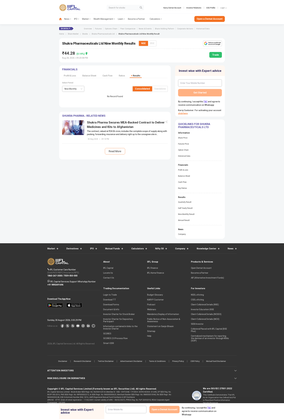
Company (182, 234)
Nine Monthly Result (186, 214)
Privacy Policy (178, 361)
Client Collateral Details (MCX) (205, 319)
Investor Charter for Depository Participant (118, 320)
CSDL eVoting (197, 299)
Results (136, 75)
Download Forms (111, 304)
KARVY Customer (155, 299)
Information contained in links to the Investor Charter (120, 327)
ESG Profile (210, 8)
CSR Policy (195, 361)
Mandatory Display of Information (163, 314)
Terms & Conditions (157, 361)
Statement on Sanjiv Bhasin (160, 326)
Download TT (109, 299)
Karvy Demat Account (172, 8)
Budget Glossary (155, 295)
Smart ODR (108, 343)
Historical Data (202, 29)
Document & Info (111, 309)
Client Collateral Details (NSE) (205, 304)
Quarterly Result (184, 202)
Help (149, 336)
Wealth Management (103, 19)
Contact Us (108, 278)
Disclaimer (62, 361)
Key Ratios (182, 188)
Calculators (155, 19)
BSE (152, 43)
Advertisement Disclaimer (131, 361)
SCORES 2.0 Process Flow (115, 338)
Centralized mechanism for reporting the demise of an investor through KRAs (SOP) (210, 338)
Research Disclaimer (82, 361)
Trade (215, 54)
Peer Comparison (127, 29)
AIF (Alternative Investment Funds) (207, 278)
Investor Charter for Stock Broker (119, 314)
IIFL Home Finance (155, 273)
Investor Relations (193, 8)
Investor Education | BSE (202, 309)
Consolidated (142, 88)
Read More (115, 151)
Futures (98, 29)
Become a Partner (136, 19)
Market (85, 19)
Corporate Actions (185, 29)
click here (183, 113)
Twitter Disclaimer (106, 361)
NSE (143, 43)
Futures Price (183, 144)
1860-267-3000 (54, 275)
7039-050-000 (70, 275)
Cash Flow (107, 75)
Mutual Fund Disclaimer (216, 361)
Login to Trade (110, 295)
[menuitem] (61, 19)
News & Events (145, 29)
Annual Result (184, 220)
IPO (75, 19)
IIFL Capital (108, 268)
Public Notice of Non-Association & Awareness (163, 320)
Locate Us (108, 273)
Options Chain (111, 29)
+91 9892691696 (55, 284)
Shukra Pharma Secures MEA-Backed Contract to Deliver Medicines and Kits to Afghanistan (126, 125)
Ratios (122, 75)
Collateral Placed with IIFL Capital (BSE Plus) (209, 330)
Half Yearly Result (185, 208)
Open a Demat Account (209, 18)
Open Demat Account (201, 268)
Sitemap (151, 331)
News (66, 19)
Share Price (182, 138)
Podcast (151, 304)
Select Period (67, 83)
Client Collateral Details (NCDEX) (206, 314)
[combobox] (73, 89)
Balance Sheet (89, 75)
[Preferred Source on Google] (212, 43)
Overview (88, 29)
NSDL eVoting (197, 295)
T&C (205, 101)
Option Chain (183, 150)
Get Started (199, 92)
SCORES (107, 333)
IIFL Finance (152, 268)
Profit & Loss (70, 75)
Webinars (151, 309)
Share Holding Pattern (164, 29)
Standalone (160, 88)
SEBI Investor (197, 324)
